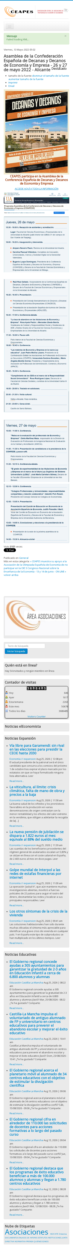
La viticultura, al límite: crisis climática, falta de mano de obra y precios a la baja (37, 791)
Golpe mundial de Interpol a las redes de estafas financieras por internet (35, 873)
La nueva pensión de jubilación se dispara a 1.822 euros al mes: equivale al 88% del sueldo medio (37, 835)
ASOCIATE (54, 1234)
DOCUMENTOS (12, 1237)
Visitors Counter (37, 716)
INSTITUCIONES (55, 1237)
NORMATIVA (20, 1241)
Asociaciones (27, 1232)
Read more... (17, 781)
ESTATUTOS (43, 1237)
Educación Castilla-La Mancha (26, 982)
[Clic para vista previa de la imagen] (36, 131)
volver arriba (11, 575)
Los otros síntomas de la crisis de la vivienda (38, 913)
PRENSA (30, 1241)
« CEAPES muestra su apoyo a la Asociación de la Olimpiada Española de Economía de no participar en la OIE (36, 565)
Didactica (63, 1234)
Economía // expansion (23, 759)
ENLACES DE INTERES (28, 1237)
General (23, 558)
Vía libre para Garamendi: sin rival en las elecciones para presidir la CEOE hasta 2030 (37, 749)
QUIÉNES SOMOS (41, 1241)
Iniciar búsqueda (16, 651)
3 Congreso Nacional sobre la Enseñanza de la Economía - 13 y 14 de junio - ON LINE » (35, 569)
